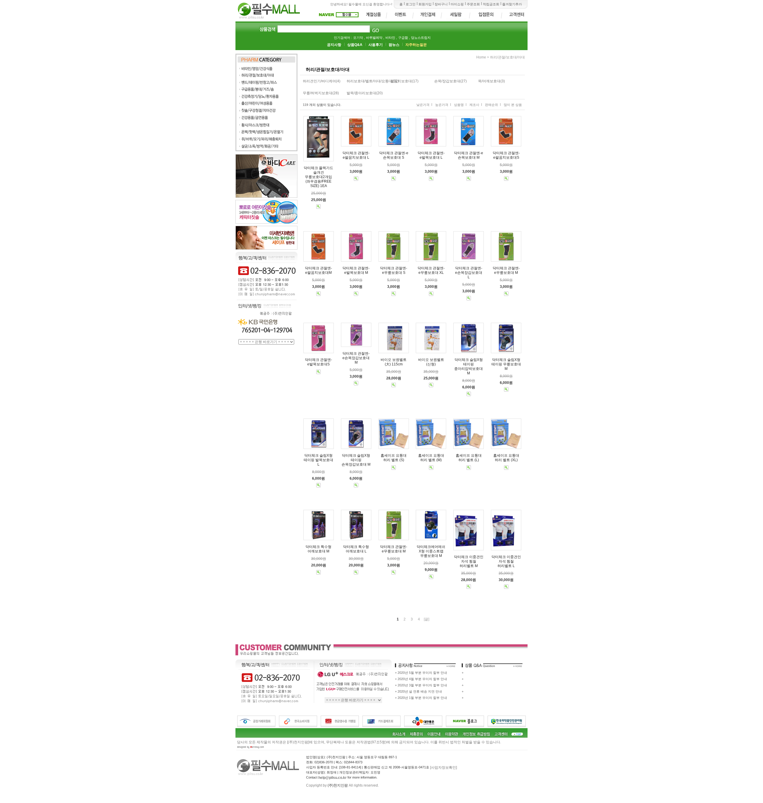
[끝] (426, 619)
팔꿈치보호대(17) (404, 81)
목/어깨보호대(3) (491, 81)
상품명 (459, 104)
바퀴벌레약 (374, 37)
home (481, 57)
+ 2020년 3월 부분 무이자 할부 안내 (421, 685)
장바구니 (441, 4)
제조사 (474, 104)
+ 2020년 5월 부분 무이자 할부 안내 (421, 672)
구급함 (403, 37)
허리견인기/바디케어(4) (321, 81)
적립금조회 (491, 4)
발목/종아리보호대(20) (365, 93)
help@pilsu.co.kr (332, 778)
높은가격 (441, 104)
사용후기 (375, 45)
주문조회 (473, 4)
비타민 (390, 37)
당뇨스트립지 (421, 37)
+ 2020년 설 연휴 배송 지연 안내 (418, 691)
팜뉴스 (394, 45)
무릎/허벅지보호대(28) (321, 93)
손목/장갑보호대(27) (450, 81)
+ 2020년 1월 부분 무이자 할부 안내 (421, 697)
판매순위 (491, 104)
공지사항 (334, 45)
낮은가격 (422, 104)
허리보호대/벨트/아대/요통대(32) (373, 81)
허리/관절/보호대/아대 (507, 57)
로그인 (410, 4)
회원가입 (425, 4)
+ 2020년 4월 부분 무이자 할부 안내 (421, 679)
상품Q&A (354, 45)
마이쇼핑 (457, 4)
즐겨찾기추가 (512, 4)
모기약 (358, 37)
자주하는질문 (416, 45)
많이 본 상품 (513, 104)
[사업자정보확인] (443, 767)
